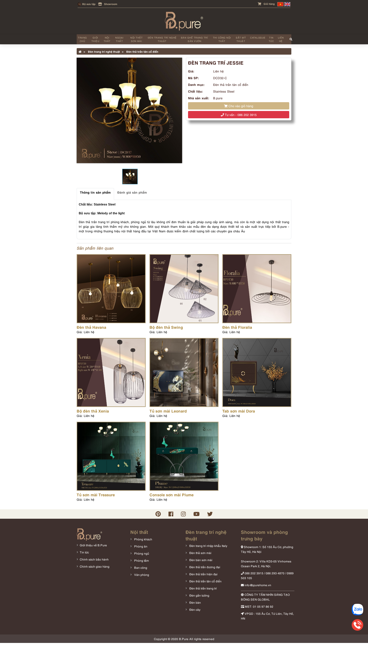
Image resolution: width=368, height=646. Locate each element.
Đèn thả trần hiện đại (203, 574)
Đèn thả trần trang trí (203, 588)
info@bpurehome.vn (257, 585)
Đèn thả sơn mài (200, 553)
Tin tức (271, 39)
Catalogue (258, 37)
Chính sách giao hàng (94, 566)
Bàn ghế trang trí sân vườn (194, 39)
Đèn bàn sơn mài (200, 560)
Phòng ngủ (141, 553)
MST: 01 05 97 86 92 (258, 606)
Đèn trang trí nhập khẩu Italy (208, 545)
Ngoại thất (119, 39)
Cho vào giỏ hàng (240, 106)
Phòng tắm (141, 560)
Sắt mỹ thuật (241, 39)
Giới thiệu (95, 39)
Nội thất (107, 39)
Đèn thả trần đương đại (204, 567)
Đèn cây (194, 609)
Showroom (110, 4)
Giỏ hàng (269, 3)
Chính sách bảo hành (94, 559)
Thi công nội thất (222, 39)
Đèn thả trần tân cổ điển (142, 51)
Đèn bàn (195, 602)
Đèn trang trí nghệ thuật (162, 39)
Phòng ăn (140, 546)
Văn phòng (141, 574)
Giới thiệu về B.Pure (93, 545)
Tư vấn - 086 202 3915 (240, 115)
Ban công (140, 567)
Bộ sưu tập (88, 4)
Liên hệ (281, 39)
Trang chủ (82, 39)
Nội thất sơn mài (136, 39)
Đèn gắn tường (199, 595)
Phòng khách (142, 539)
